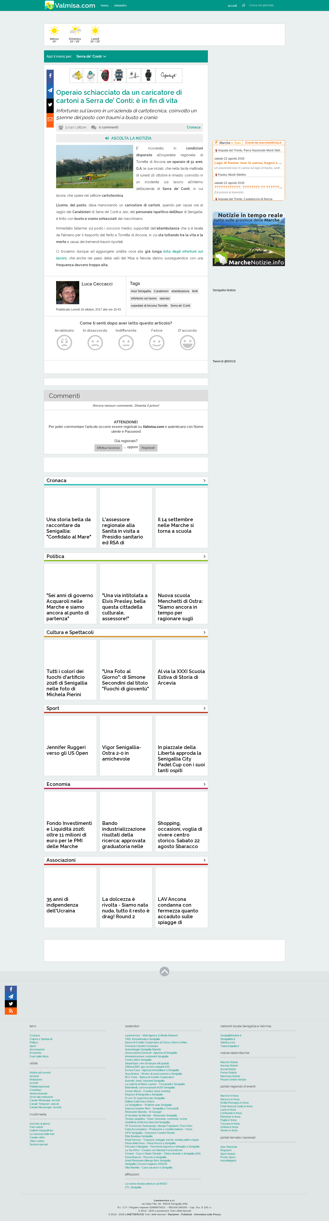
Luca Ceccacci (97, 283)
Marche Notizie (229, 1062)
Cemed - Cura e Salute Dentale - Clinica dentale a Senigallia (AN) (163, 1153)
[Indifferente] (126, 343)
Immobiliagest (228, 1160)
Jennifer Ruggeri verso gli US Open (67, 750)
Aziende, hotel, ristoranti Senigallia (144, 1080)
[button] (232, 5)
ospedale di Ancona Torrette (149, 305)
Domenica (75, 40)
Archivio (34, 1076)
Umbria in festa (229, 1127)
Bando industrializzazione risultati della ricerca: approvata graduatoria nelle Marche (124, 837)
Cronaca (194, 127)
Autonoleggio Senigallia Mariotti (143, 1049)
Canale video (37, 1137)
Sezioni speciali (38, 1144)
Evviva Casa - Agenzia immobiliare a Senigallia (152, 1070)
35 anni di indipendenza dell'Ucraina (62, 905)
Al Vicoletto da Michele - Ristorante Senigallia (151, 1115)
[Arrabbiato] (64, 343)
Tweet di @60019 (224, 361)
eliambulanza (180, 291)
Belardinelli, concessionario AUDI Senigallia (150, 1087)
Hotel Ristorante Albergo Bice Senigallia (148, 1160)
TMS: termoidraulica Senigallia (142, 1039)
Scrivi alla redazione (41, 1096)
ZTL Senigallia (133, 1187)
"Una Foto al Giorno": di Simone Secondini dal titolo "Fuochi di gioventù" (125, 680)
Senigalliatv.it (227, 1039)
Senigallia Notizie (224, 290)
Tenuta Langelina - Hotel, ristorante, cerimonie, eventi (156, 1118)
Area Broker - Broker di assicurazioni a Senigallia (153, 1073)
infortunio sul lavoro (144, 298)
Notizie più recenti (40, 1072)
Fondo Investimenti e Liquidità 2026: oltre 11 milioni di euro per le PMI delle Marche (69, 834)
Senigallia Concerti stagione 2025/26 (146, 1163)
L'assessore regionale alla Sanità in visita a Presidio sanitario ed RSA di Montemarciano (122, 534)
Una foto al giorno (40, 1123)
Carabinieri (161, 291)
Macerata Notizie (230, 1076)
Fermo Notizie (228, 1072)
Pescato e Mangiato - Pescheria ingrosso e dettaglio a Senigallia (162, 1146)
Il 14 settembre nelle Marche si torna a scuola (176, 525)
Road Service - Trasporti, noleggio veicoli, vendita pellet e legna (162, 1139)
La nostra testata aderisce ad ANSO (146, 1183)
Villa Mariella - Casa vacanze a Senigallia (148, 1167)
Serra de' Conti (180, 305)
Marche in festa (229, 1095)
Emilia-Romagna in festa (234, 1102)
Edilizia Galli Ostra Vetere (139, 1101)
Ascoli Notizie (228, 1069)
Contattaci (35, 1089)
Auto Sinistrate (228, 1146)
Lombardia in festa (231, 1113)
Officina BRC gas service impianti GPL (147, 1066)
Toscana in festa (230, 1123)
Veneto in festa (228, 1130)
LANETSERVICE (134, 1214)
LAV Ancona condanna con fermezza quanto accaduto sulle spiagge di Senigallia (178, 913)
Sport (33, 1046)
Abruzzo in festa (229, 1099)
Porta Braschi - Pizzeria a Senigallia (145, 1157)
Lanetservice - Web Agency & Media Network (151, 1035)
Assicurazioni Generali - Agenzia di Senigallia (151, 1052)
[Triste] (95, 343)
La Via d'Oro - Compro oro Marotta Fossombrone (154, 1150)
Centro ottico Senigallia (138, 1059)
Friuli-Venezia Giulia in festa (236, 1106)
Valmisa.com (227, 1042)
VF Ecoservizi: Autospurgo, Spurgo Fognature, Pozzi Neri (158, 1125)
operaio (165, 298)
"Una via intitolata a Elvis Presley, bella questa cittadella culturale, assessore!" (125, 607)
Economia (35, 1052)
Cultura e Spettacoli (41, 1039)
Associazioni (37, 1049)
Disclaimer (173, 1214)
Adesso (54, 40)
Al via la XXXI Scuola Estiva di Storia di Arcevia (181, 677)
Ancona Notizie (229, 1065)
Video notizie (37, 1141)
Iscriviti (34, 1082)
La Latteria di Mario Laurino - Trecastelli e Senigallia (155, 1084)
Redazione (36, 1079)
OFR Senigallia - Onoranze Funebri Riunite (150, 1132)
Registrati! (148, 448)
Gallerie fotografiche (41, 1130)
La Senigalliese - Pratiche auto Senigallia (148, 1104)
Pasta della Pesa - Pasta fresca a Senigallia (150, 1143)
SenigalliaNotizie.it (230, 1035)
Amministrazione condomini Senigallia (146, 1056)
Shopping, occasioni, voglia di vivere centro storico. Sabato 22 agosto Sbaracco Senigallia (180, 837)
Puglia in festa (228, 1120)
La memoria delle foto (42, 1134)
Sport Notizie (227, 1153)
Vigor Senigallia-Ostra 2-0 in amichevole (121, 753)
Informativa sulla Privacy (207, 1214)
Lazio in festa (228, 1109)
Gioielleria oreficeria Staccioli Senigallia (147, 1122)
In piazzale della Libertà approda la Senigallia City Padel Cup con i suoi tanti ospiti (181, 758)
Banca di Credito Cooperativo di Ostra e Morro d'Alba (156, 1042)
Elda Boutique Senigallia (138, 1136)
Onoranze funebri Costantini (141, 1046)
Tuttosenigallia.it (229, 1046)
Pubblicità (186, 1214)
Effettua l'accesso (108, 448)
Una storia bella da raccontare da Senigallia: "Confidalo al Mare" (68, 528)
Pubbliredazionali (39, 1086)
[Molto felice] (188, 343)
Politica (34, 1042)
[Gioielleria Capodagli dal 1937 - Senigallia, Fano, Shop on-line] (126, 82)
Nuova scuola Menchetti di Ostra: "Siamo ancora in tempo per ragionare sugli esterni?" (180, 610)
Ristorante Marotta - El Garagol (143, 1111)
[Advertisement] (249, 80)
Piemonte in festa (230, 1116)
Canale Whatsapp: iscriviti (45, 1100)
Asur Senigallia (141, 291)
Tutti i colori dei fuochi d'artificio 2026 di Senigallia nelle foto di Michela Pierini (66, 682)
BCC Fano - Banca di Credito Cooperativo (149, 1077)
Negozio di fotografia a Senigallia (144, 1094)
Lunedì (95, 40)
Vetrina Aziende (38, 1093)
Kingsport (225, 1150)
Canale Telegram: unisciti (44, 1103)
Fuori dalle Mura (39, 1056)
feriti (195, 291)
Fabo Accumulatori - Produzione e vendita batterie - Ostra (158, 1129)
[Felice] (157, 343)
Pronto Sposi (227, 1157)
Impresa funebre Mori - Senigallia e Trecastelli (151, 1108)
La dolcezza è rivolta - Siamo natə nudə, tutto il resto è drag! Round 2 (126, 907)
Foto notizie (36, 1127)
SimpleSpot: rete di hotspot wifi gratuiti (147, 1063)
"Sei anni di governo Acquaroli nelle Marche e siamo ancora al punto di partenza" (69, 607)
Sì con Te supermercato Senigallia (145, 1098)
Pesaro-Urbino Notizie (233, 1079)
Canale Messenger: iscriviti (45, 1107)
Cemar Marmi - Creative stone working (147, 1091)
